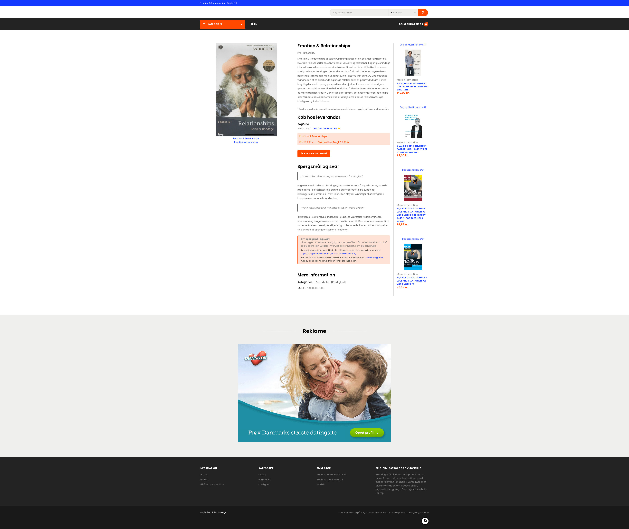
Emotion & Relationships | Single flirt (218, 3)
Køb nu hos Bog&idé (315, 153)
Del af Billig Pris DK (411, 24)
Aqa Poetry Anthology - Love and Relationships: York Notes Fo (412, 281)
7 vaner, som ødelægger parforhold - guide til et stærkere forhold (412, 149)
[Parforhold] (322, 282)
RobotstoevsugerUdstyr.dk (332, 474)
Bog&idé (303, 124)
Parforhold (264, 479)
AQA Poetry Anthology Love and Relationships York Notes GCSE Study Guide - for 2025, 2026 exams (411, 215)
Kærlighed (264, 484)
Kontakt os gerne (374, 257)
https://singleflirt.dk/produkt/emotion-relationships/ (328, 253)
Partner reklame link (325, 128)
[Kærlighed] (338, 282)
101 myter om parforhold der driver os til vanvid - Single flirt (412, 86)
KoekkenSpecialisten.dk (330, 479)
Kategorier (215, 24)
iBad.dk (321, 484)
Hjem (254, 24)
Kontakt (204, 479)
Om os (204, 474)
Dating (262, 474)
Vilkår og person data (212, 484)
